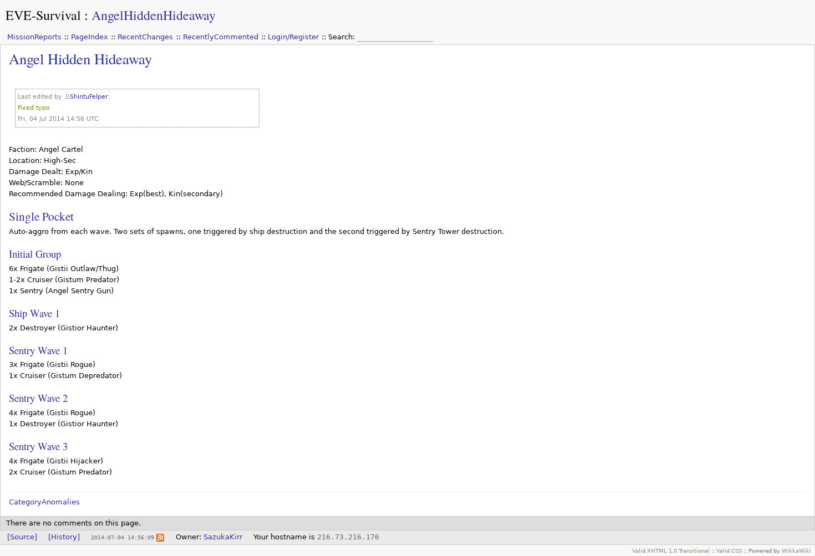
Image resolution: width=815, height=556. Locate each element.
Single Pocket (41, 216)
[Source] (22, 537)
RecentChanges (145, 37)
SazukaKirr (222, 537)
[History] (64, 537)
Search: (342, 37)
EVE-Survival (43, 15)
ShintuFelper (89, 96)
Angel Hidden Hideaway (80, 58)
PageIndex (89, 37)
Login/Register (293, 37)
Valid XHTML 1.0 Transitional (671, 550)
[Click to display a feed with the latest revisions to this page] (160, 537)
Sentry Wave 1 (38, 350)
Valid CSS (729, 550)
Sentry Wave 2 (38, 398)
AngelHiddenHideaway (153, 15)
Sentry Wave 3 (38, 446)
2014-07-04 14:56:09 (122, 537)
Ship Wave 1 (34, 313)
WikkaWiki (796, 550)
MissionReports (34, 37)
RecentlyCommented (220, 37)
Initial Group (35, 254)
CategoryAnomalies (44, 502)
